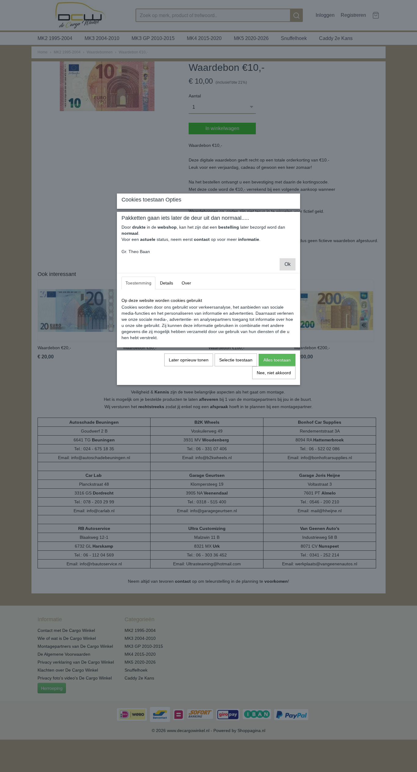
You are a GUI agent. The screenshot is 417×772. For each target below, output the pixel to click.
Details (166, 283)
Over (186, 283)
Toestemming (138, 283)
